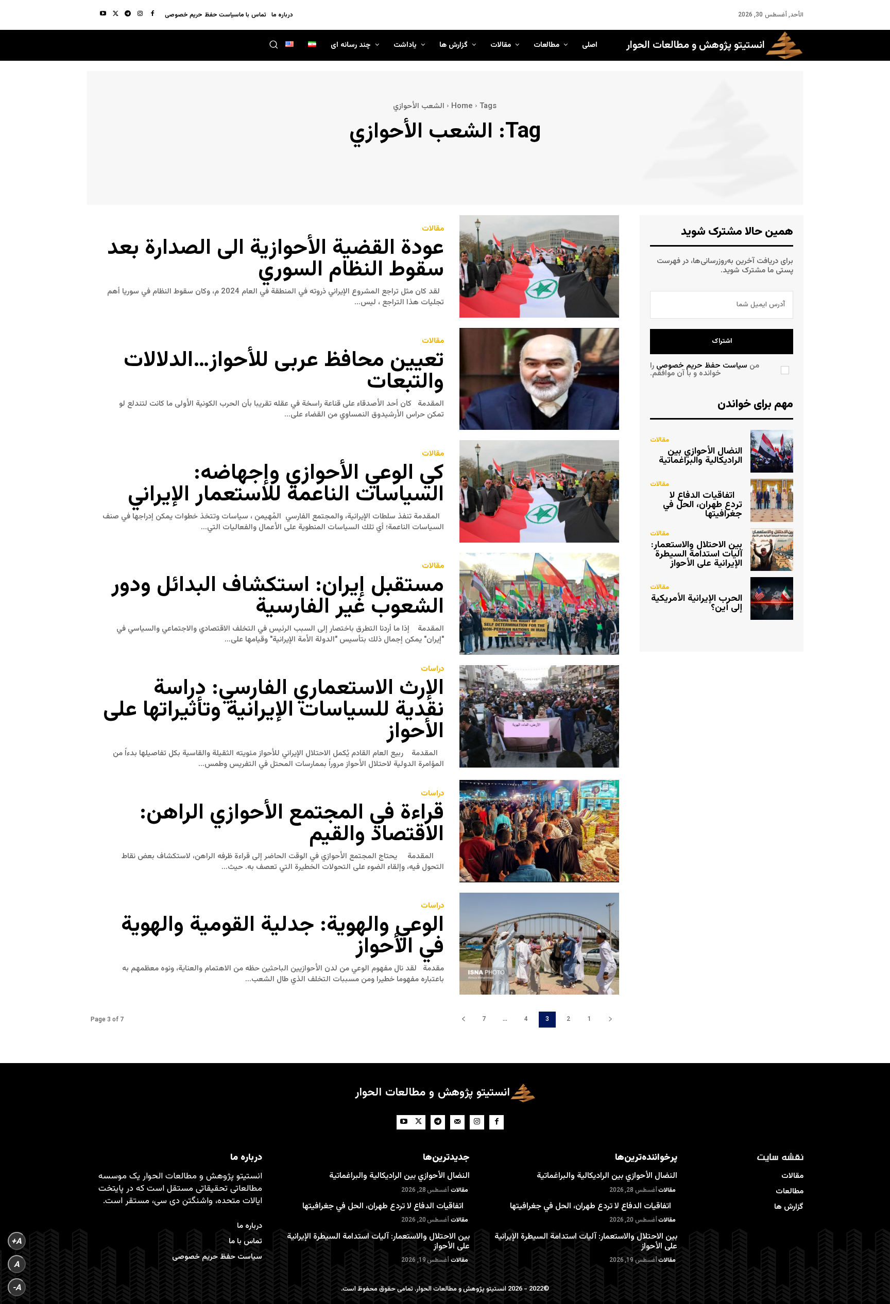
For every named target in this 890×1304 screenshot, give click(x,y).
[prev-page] (610, 1020)
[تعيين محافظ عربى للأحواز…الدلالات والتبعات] (539, 379)
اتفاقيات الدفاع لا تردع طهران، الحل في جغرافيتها (702, 505)
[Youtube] (103, 14)
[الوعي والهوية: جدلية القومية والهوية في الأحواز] (539, 944)
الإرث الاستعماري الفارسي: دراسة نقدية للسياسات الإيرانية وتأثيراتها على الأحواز (273, 710)
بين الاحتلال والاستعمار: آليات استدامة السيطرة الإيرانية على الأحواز (696, 554)
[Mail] (457, 1122)
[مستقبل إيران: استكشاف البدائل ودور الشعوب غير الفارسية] (539, 604)
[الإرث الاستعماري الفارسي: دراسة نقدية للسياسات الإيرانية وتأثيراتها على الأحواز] (539, 716)
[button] (273, 44)
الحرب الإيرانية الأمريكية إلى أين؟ (696, 603)
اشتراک (722, 341)
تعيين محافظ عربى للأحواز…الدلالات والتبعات (284, 371)
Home (462, 106)
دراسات (432, 669)
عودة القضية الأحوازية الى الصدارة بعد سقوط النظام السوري (275, 259)
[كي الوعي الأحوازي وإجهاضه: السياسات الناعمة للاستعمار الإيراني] (539, 491)
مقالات (433, 229)
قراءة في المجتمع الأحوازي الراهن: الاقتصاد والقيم (292, 824)
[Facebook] (152, 14)
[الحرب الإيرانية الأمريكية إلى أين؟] (771, 598)
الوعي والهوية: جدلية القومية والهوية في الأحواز (282, 936)
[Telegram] (128, 14)
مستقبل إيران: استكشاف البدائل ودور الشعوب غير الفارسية (277, 596)
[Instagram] (140, 14)
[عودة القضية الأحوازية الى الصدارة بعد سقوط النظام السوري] (539, 266)
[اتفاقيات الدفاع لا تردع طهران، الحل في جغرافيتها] (771, 500)
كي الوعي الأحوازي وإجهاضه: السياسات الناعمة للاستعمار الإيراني (286, 484)
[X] (115, 14)
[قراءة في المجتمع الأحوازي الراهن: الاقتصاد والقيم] (539, 831)
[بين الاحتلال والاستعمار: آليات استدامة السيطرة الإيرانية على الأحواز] (771, 549)
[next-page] (462, 1020)
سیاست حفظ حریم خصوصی (701, 366)
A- (16, 1287)
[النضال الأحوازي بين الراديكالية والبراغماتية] (771, 451)
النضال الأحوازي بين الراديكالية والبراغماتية (700, 456)
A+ (16, 1241)
